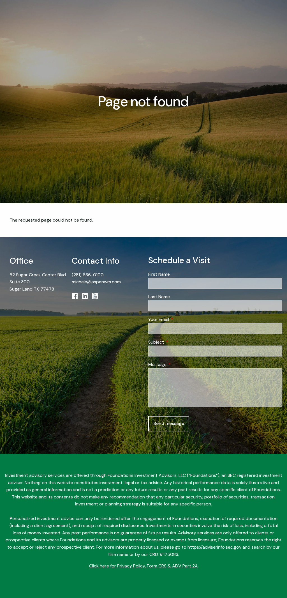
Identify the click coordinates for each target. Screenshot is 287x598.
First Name (159, 274)
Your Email (180, 319)
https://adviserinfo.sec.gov (214, 547)
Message (178, 364)
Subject (177, 342)
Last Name (159, 297)
